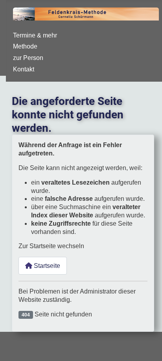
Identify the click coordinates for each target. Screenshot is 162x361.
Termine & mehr (35, 35)
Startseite (46, 265)
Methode (25, 46)
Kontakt (23, 69)
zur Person (28, 57)
